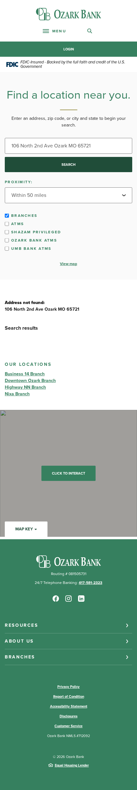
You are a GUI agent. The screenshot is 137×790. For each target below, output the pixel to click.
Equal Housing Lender (72, 765)
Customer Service (68, 725)
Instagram (68, 598)
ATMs (17, 224)
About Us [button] (19, 641)
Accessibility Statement (68, 706)
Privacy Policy (68, 686)
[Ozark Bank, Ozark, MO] (68, 14)
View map (68, 264)
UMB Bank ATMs (31, 248)
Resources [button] (21, 625)
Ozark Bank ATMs (34, 240)
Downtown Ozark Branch (30, 380)
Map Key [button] (24, 529)
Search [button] (68, 164)
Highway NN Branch (25, 387)
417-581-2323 (90, 583)
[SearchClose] (89, 31)
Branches (24, 215)
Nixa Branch (17, 394)
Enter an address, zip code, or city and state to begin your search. (68, 121)
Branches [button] (20, 657)
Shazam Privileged (36, 232)
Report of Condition (68, 696)
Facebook (56, 598)
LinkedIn (81, 598)
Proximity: (19, 182)
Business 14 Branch (25, 374)
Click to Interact (68, 473)
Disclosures (68, 716)
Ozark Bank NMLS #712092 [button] (68, 735)
